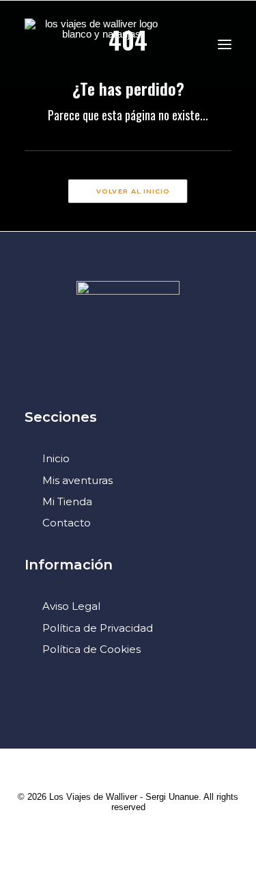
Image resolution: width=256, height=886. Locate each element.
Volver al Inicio (133, 191)
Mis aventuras (77, 480)
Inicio (56, 458)
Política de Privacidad (97, 627)
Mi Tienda (67, 501)
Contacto (66, 522)
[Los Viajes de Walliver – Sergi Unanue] (96, 44)
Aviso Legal (71, 606)
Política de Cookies (91, 649)
